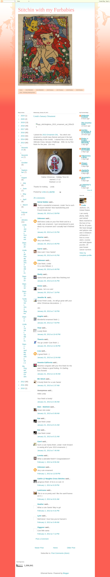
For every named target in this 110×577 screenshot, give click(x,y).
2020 (23, 119)
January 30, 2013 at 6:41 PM (48, 281)
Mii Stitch (41, 379)
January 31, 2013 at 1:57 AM (48, 385)
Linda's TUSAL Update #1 (24, 332)
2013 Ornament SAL (50, 135)
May (24, 194)
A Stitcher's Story (86, 185)
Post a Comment (42, 539)
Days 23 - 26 (24, 245)
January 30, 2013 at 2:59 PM (48, 213)
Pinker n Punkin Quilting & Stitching (85, 141)
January (24, 220)
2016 (23, 132)
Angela (40, 316)
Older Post (71, 548)
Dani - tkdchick (43, 407)
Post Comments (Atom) (60, 553)
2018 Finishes (69, 90)
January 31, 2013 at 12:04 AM (48, 357)
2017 (23, 129)
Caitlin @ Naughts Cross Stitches (51, 479)
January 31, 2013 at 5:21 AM (48, 425)
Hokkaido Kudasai (85, 116)
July (24, 183)
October (24, 163)
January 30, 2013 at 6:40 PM (48, 269)
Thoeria (40, 339)
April (24, 199)
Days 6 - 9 (24, 319)
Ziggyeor (41, 527)
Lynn (39, 516)
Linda (83, 205)
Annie (39, 286)
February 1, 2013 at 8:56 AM (48, 462)
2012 (23, 382)
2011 (23, 385)
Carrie (39, 249)
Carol (39, 441)
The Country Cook (86, 123)
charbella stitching (85, 171)
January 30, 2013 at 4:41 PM (48, 255)
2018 (23, 126)
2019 (23, 122)
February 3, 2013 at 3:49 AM (48, 522)
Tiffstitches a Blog (86, 156)
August (24, 178)
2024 (23, 116)
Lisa (39, 351)
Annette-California (44, 362)
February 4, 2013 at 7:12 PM (48, 534)
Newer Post (39, 548)
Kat (38, 418)
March (25, 205)
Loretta (40, 455)
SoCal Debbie (42, 202)
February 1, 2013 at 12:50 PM (48, 474)
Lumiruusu (41, 490)
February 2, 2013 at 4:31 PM (48, 511)
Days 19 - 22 (24, 278)
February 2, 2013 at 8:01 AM (48, 499)
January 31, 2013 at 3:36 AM (48, 402)
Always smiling (84, 163)
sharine (40, 237)
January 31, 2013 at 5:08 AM (48, 413)
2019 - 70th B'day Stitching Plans (27, 92)
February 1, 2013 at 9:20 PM (48, 485)
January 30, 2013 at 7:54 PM (48, 323)
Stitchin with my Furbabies (46, 10)
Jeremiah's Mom (85, 178)
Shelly (39, 274)
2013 (23, 143)
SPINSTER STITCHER (85, 149)
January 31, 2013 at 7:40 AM (48, 450)
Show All (89, 190)
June (25, 188)
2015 (23, 136)
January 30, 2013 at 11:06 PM (48, 346)
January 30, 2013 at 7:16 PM (48, 292)
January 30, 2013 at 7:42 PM (48, 311)
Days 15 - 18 (24, 286)
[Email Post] (60, 192)
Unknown (41, 218)
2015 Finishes (50, 90)
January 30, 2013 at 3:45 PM (48, 244)
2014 (23, 139)
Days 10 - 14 (24, 293)
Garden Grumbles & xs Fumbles (86, 131)
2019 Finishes (79, 90)
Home (21, 90)
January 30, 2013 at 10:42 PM (48, 334)
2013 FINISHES (29, 90)
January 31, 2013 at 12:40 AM (48, 374)
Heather (40, 504)
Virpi (39, 328)
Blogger (66, 573)
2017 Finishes (60, 90)
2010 (23, 388)
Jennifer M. (42, 297)
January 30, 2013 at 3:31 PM (48, 232)
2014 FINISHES (40, 90)
